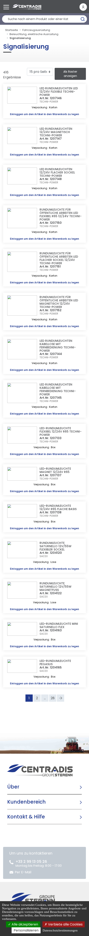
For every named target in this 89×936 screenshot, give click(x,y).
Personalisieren (26, 930)
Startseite (11, 30)
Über (13, 786)
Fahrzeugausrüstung (36, 30)
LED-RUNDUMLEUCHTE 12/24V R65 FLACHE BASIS (58, 507)
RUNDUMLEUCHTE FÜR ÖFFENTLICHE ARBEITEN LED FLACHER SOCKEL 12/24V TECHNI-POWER (59, 258)
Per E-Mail (23, 872)
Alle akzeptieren (24, 924)
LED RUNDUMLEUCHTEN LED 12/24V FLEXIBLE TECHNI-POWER (59, 91)
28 (53, 698)
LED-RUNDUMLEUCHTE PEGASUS (55, 662)
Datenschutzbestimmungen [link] (60, 930)
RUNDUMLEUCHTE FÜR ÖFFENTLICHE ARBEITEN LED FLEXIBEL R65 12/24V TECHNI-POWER (61, 214)
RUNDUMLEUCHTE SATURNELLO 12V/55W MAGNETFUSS (55, 586)
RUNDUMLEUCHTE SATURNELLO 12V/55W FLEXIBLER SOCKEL (55, 546)
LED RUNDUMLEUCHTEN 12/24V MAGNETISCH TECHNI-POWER (56, 132)
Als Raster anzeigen (70, 74)
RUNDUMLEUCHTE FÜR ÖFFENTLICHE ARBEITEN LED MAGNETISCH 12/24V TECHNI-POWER (59, 302)
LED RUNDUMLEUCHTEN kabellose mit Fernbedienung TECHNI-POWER (58, 346)
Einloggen (16, 114)
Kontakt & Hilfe (26, 816)
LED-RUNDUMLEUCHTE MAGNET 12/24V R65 (55, 470)
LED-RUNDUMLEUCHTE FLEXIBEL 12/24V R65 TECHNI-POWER (61, 431)
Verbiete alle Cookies (65, 924)
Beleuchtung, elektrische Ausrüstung (34, 34)
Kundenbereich (26, 801)
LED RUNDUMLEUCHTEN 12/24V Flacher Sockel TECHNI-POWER (57, 172)
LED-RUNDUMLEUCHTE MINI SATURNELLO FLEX (59, 625)
